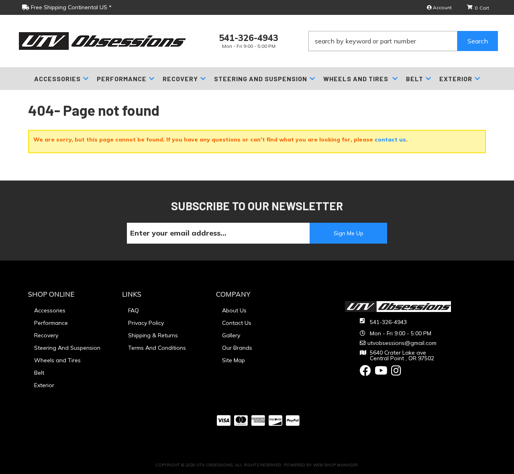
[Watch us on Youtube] (381, 372)
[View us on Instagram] (396, 372)
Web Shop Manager (335, 465)
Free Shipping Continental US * (70, 7)
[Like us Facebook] (365, 372)
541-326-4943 (388, 322)
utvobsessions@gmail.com (401, 343)
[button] (403, 41)
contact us (390, 139)
